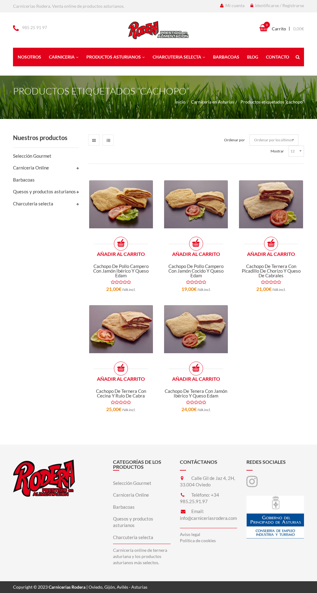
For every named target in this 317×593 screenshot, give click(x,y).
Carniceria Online (31, 167)
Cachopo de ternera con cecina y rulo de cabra (121, 393)
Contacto (277, 56)
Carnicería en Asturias (212, 101)
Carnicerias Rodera (67, 587)
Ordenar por (234, 140)
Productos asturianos (113, 56)
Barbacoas (226, 56)
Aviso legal (190, 534)
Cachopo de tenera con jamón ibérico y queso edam (196, 393)
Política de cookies (198, 540)
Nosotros (29, 56)
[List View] (108, 140)
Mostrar (277, 151)
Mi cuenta (234, 5)
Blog (252, 56)
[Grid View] (93, 140)
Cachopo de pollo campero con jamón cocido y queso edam (196, 270)
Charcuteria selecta (177, 56)
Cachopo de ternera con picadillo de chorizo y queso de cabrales (271, 270)
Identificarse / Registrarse (279, 5)
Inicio (180, 101)
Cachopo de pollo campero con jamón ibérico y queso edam (121, 270)
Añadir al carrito (121, 254)
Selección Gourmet (32, 156)
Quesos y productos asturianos (44, 191)
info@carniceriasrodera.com (208, 518)
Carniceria (62, 56)
